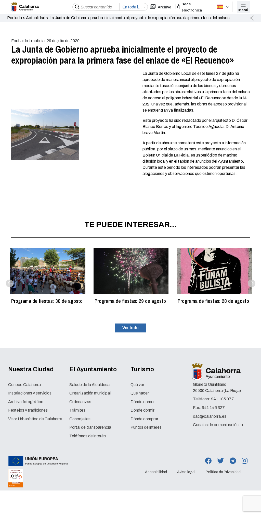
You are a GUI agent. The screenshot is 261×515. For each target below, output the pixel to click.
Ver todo (130, 328)
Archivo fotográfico (25, 402)
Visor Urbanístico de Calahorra (35, 419)
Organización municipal (90, 393)
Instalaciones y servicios (29, 393)
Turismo (142, 369)
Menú (243, 10)
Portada (14, 18)
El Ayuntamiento (93, 369)
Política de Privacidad (223, 472)
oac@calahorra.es (209, 416)
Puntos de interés (146, 427)
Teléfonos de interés (87, 436)
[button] (252, 18)
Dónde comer (142, 402)
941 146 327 (213, 407)
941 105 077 (222, 399)
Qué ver (137, 384)
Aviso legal (186, 472)
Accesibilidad (156, 472)
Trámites (77, 410)
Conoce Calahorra (24, 384)
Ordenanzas (80, 402)
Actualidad (35, 18)
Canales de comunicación (216, 425)
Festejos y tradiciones (28, 410)
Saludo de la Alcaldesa (89, 384)
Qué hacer (139, 393)
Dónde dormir (142, 410)
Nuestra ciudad (31, 369)
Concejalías (79, 419)
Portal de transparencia (90, 427)
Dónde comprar (144, 419)
